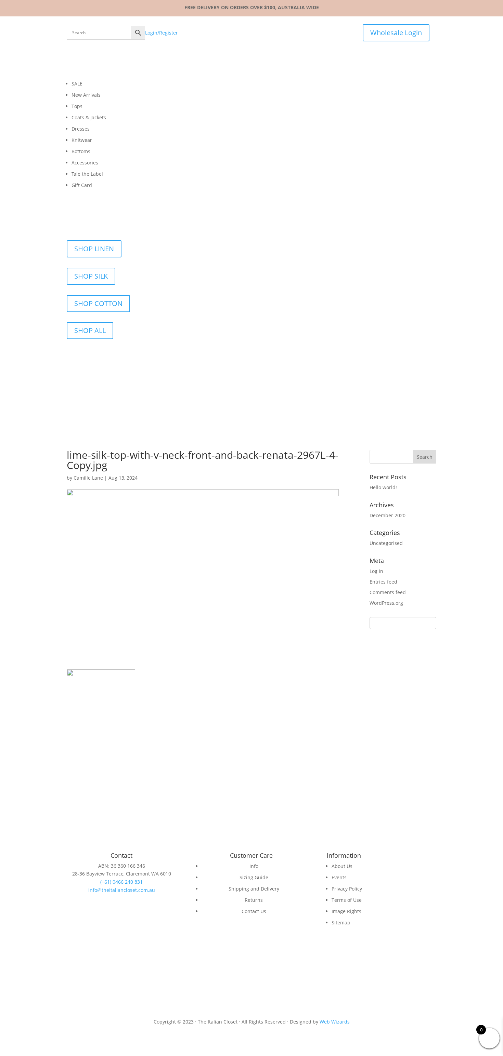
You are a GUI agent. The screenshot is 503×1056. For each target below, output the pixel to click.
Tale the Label (87, 174)
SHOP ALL (90, 330)
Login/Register (161, 32)
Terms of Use (347, 900)
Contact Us (254, 911)
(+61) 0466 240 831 (121, 882)
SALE (77, 83)
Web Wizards (335, 1021)
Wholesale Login (396, 32)
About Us (342, 866)
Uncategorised (386, 543)
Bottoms (81, 151)
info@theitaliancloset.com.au (121, 890)
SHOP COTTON (98, 303)
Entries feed (383, 581)
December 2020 (387, 515)
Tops (77, 106)
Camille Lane (88, 477)
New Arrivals (86, 95)
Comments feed (388, 592)
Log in (376, 571)
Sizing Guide (254, 877)
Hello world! (383, 487)
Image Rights (346, 911)
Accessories (85, 162)
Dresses (81, 128)
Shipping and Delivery (254, 888)
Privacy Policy (347, 888)
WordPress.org (386, 603)
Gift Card (82, 185)
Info (253, 866)
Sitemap (341, 922)
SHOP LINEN (94, 248)
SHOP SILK (91, 276)
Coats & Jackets (89, 117)
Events (339, 877)
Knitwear (82, 140)
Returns (254, 900)
